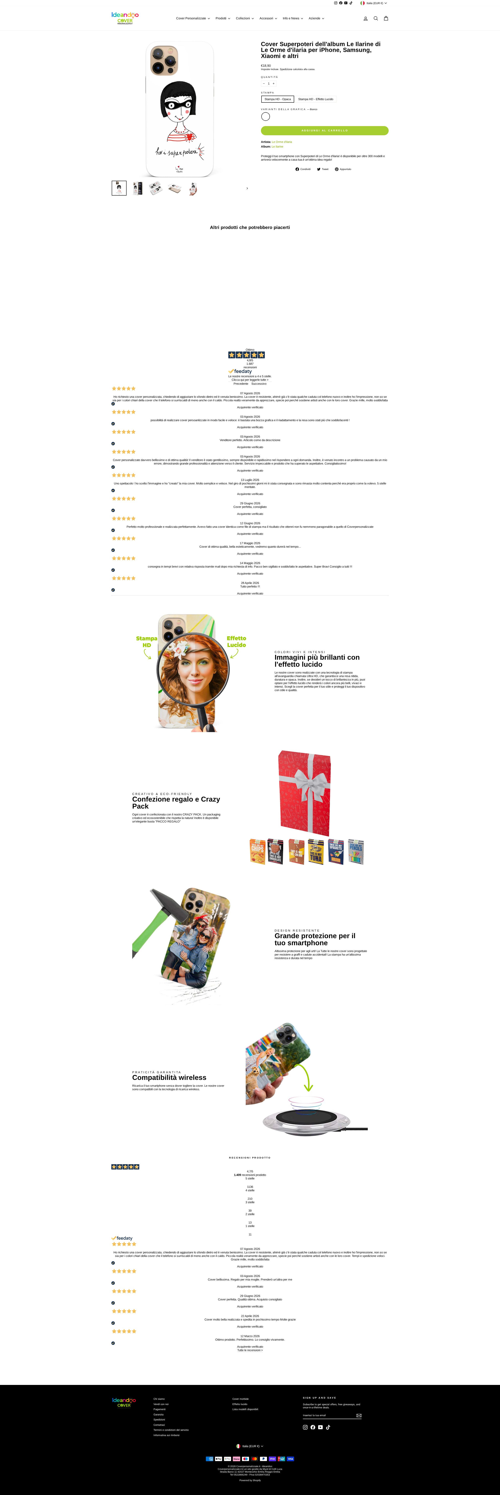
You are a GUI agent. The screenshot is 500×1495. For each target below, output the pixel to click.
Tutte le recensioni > (250, 1350)
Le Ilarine (277, 146)
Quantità (269, 77)
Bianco (266, 116)
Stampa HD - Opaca (278, 99)
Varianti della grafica (289, 109)
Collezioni (243, 18)
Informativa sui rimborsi (166, 1435)
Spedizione (286, 69)
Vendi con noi (161, 1404)
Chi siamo (159, 1398)
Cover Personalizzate (191, 18)
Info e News (291, 18)
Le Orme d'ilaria (282, 141)
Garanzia (158, 1414)
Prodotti (221, 18)
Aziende (315, 18)
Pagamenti (160, 1409)
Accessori (267, 18)
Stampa (267, 92)
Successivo (258, 383)
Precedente (241, 383)
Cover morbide (240, 1398)
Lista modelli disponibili (245, 1409)
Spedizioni (159, 1419)
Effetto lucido (239, 1404)
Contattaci (159, 1424)
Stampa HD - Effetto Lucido (315, 99)
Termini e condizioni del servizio (171, 1429)
